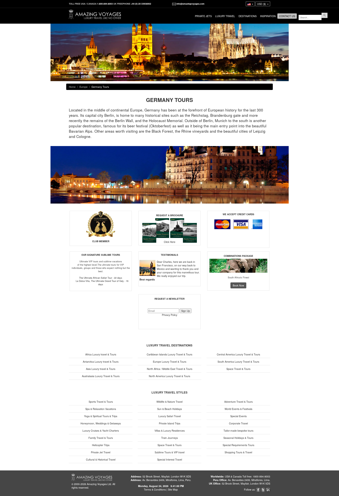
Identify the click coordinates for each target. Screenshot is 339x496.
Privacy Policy (169, 315)
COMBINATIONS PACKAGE (238, 256)
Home (72, 87)
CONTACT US (287, 16)
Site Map (173, 489)
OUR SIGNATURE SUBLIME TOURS (100, 254)
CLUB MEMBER (100, 241)
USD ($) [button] (262, 4)
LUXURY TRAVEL (225, 16)
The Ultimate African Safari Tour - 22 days (100, 277)
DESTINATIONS (248, 16)
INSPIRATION (268, 16)
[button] (250, 4)
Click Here (169, 242)
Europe (83, 87)
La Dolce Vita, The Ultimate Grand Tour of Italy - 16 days (102, 282)
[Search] (325, 15)
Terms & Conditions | (156, 489)
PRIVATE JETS (203, 16)
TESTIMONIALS (169, 254)
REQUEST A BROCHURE (169, 215)
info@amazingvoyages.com (190, 3)
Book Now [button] (238, 285)
